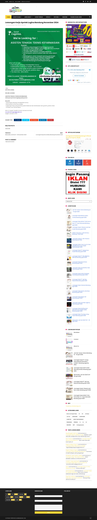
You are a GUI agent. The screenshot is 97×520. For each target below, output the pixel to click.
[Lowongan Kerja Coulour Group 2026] (79, 61)
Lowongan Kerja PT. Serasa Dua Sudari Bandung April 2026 (80, 256)
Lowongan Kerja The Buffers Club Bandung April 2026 (81, 274)
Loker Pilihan (17, 17)
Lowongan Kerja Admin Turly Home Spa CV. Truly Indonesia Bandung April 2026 (81, 229)
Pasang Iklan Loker (76, 17)
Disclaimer (17, 1)
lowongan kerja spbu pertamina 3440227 (78, 477)
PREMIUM (19, 25)
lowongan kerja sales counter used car (76, 462)
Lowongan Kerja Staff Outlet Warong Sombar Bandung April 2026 (82, 369)
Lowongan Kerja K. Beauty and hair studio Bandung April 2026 (82, 389)
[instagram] (83, 1)
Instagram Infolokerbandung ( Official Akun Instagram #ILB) (78, 137)
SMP (74, 425)
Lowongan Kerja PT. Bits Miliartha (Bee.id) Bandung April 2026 (80, 262)
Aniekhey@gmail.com (72, 433)
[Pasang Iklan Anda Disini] (78, 194)
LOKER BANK (74, 416)
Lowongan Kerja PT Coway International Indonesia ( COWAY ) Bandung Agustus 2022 (81, 362)
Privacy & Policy (26, 1)
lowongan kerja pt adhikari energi (74, 434)
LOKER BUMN (82, 416)
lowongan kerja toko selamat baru (75, 457)
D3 (82, 413)
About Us (11, 1)
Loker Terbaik (39, 17)
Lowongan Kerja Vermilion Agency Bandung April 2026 (81, 309)
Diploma (56, 17)
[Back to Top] (90, 518)
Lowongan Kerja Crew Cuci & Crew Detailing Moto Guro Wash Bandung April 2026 (81, 252)
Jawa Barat (27, 17)
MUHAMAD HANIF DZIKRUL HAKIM (74, 455)
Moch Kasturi (69, 439)
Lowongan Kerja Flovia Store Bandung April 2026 (79, 268)
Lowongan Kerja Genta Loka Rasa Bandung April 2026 (81, 297)
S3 (86, 422)
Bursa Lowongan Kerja (72, 413)
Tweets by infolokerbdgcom (73, 406)
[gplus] (90, 1)
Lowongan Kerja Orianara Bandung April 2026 (81, 291)
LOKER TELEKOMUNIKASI (78, 419)
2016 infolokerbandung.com (19, 518)
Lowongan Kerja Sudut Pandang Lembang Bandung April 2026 (80, 280)
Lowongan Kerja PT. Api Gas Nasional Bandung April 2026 (79, 285)
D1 (79, 413)
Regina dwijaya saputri (72, 444)
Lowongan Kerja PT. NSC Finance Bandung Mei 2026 (80, 245)
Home (6, 1)
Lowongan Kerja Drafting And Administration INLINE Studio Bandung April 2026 (80, 316)
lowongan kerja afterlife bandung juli (76, 451)
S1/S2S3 (48, 17)
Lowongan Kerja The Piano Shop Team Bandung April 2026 (80, 320)
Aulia (67, 466)
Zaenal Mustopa (70, 471)
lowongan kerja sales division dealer (75, 446)
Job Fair (68, 416)
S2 (83, 422)
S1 (80, 422)
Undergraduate (80, 425)
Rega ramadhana (70, 476)
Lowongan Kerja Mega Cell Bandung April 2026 (79, 303)
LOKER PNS (69, 419)
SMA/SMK (64, 17)
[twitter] (88, 1)
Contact (76, 339)
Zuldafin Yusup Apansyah (72, 461)
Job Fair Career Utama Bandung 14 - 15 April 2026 (83, 353)
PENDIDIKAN (69, 422)
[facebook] (85, 1)
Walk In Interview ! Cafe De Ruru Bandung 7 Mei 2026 (80, 239)
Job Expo (87, 413)
